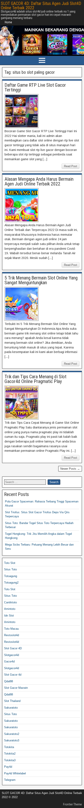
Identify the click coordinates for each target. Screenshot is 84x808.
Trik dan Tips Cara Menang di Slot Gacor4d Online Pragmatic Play (35, 379)
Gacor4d (9, 661)
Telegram (10, 779)
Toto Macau (11, 628)
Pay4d (8, 766)
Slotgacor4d (11, 655)
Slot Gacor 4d (12, 674)
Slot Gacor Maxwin (16, 687)
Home (8, 22)
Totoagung (10, 576)
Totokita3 (10, 760)
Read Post (70, 166)
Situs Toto (10, 569)
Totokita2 (10, 753)
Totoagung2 (11, 582)
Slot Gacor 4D (13, 648)
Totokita (9, 747)
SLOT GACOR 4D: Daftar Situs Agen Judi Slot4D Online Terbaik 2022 (41, 5)
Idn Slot (9, 615)
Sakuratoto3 (11, 740)
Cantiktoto (10, 602)
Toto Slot (9, 563)
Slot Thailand (12, 701)
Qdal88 (8, 681)
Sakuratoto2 (11, 734)
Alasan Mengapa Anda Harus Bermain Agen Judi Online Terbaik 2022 (39, 181)
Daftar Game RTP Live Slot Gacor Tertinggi (35, 87)
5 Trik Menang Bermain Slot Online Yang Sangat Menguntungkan (41, 280)
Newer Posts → (70, 468)
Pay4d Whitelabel (15, 773)
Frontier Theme (72, 804)
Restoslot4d (11, 635)
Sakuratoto (11, 707)
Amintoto (9, 608)
